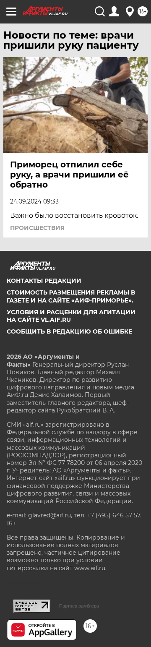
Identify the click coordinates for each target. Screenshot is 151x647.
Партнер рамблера (79, 605)
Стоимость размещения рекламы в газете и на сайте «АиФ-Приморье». (71, 296)
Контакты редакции (44, 280)
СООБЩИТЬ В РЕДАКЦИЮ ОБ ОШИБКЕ (69, 331)
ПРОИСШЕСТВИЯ (37, 228)
